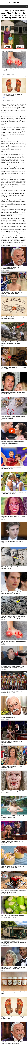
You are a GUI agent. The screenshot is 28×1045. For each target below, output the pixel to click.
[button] (26, 7)
